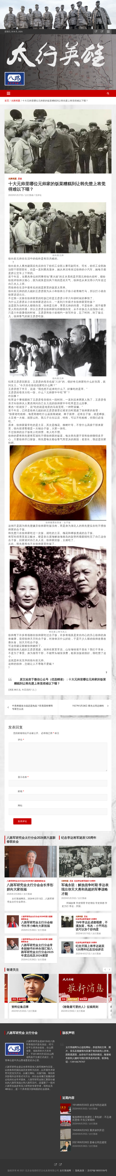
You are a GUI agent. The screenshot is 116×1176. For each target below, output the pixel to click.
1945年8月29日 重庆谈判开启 (88, 1130)
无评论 (38, 195)
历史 (20, 178)
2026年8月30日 (79, 1108)
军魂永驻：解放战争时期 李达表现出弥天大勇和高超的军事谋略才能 (85, 889)
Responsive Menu (108, 31)
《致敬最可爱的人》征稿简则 (79, 1007)
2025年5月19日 (83, 933)
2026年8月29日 (79, 1123)
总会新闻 (22, 999)
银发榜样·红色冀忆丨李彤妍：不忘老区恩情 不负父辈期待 (91, 1118)
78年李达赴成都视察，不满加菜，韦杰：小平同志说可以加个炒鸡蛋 (92, 926)
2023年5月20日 (18, 1011)
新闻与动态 (32, 999)
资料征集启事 (20, 1007)
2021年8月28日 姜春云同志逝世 (89, 1142)
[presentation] (105, 970)
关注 (14, 999)
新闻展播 (83, 999)
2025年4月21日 (83, 953)
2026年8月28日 (79, 1146)
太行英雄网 (65, 1170)
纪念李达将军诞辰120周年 (85, 881)
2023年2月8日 (68, 1011)
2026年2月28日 (14, 894)
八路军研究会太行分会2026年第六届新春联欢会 (26, 881)
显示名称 (23, 777)
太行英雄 (29, 195)
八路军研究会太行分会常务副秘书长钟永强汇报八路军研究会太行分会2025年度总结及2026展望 (37, 950)
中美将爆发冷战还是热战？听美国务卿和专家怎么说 (32, 707)
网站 (20, 805)
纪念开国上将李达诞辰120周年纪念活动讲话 (90, 947)
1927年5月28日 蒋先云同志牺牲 (88, 705)
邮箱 (21, 791)
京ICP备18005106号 (97, 1170)
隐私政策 (79, 1170)
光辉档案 (12, 178)
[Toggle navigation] (8, 93)
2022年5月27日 (15, 195)
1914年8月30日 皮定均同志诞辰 (89, 1104)
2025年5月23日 (68, 898)
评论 (21, 739)
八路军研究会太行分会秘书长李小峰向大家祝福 (37, 924)
